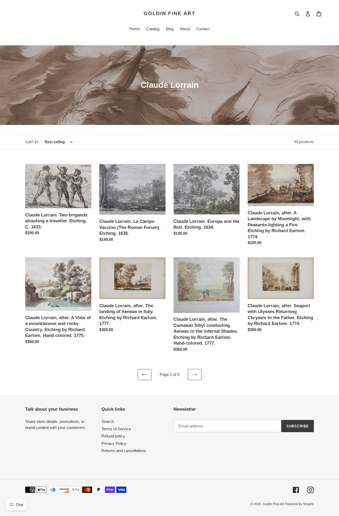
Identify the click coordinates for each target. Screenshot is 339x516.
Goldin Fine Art (170, 13)
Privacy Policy (113, 443)
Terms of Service (116, 429)
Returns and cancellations (123, 450)
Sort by (32, 142)
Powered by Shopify (299, 504)
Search (107, 421)
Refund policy (113, 436)
